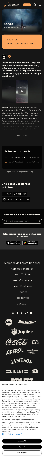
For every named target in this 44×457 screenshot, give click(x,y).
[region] (22, 419)
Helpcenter (22, 297)
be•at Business (22, 286)
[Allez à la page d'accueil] (11, 4)
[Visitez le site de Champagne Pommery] (32, 351)
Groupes (22, 292)
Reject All (22, 447)
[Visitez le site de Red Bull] (35, 342)
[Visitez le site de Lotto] (8, 322)
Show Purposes (22, 453)
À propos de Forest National (22, 263)
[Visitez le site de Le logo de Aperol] (15, 351)
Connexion (26, 5)
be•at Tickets (22, 274)
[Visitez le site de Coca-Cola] (17, 341)
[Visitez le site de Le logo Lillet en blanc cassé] (17, 371)
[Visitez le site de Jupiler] (22, 332)
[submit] (39, 221)
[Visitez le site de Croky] (35, 371)
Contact (22, 303)
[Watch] (22, 91)
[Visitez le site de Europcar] (27, 322)
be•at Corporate (22, 280)
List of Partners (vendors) (12, 434)
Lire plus (20, 135)
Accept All (22, 441)
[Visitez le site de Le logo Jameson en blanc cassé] (22, 361)
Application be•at (22, 268)
